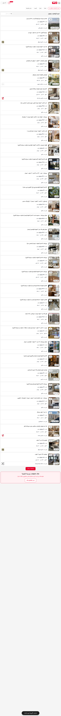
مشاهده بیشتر (30, 468)
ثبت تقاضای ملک (30, 480)
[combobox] (6, 13)
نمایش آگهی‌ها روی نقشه (30, 713)
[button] (49, 8)
